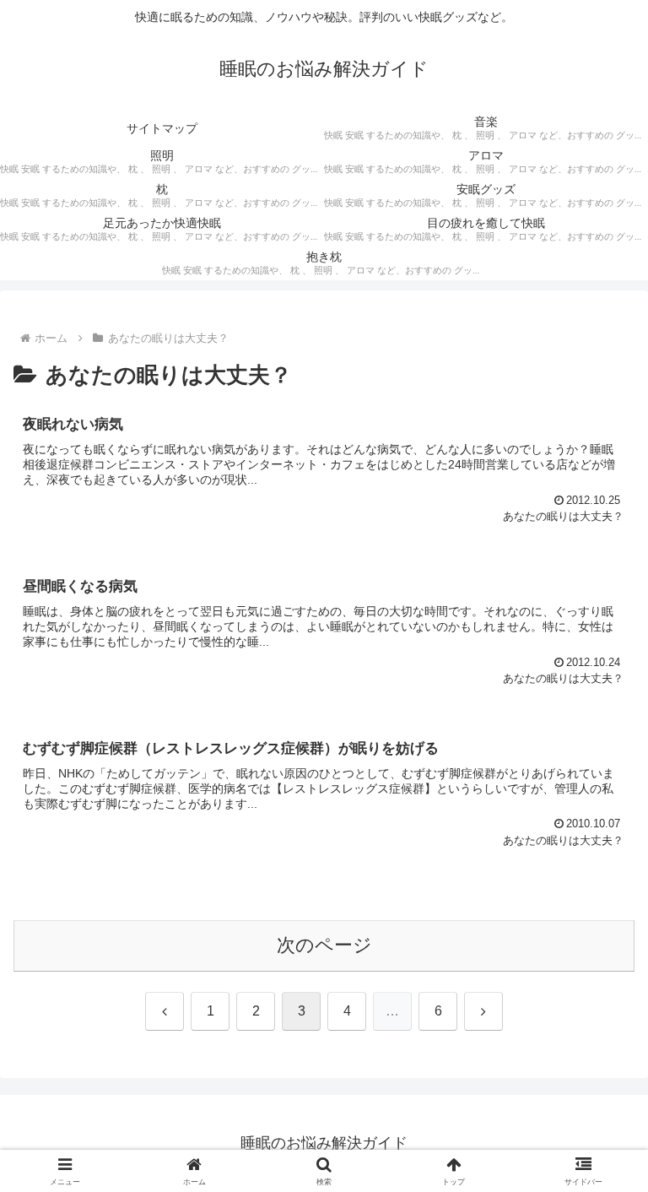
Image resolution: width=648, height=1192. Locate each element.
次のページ (324, 945)
